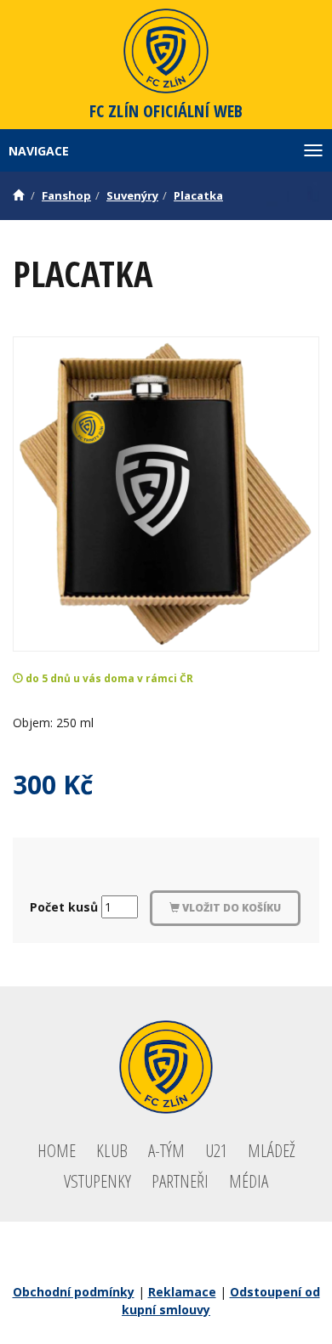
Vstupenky (97, 1181)
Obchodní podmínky (74, 1292)
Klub (112, 1150)
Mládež (271, 1150)
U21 (216, 1150)
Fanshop (66, 195)
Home (56, 1150)
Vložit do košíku (230, 908)
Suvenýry (132, 195)
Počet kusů (64, 907)
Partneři (180, 1181)
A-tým (166, 1150)
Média (248, 1181)
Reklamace (182, 1292)
